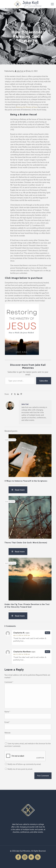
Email (7, 722)
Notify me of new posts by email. (20, 769)
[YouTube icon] (31, 857)
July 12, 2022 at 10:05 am (21, 635)
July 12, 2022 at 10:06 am (21, 654)
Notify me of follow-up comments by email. (24, 764)
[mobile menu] (52, 4)
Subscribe (43, 380)
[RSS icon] (38, 857)
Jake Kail (20, 71)
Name (7, 712)
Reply (47, 633)
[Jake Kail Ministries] (28, 4)
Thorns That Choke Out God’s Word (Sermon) (25, 542)
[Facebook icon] (18, 857)
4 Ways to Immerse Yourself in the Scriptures (25, 481)
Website (7, 733)
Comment (8, 682)
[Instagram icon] (25, 857)
